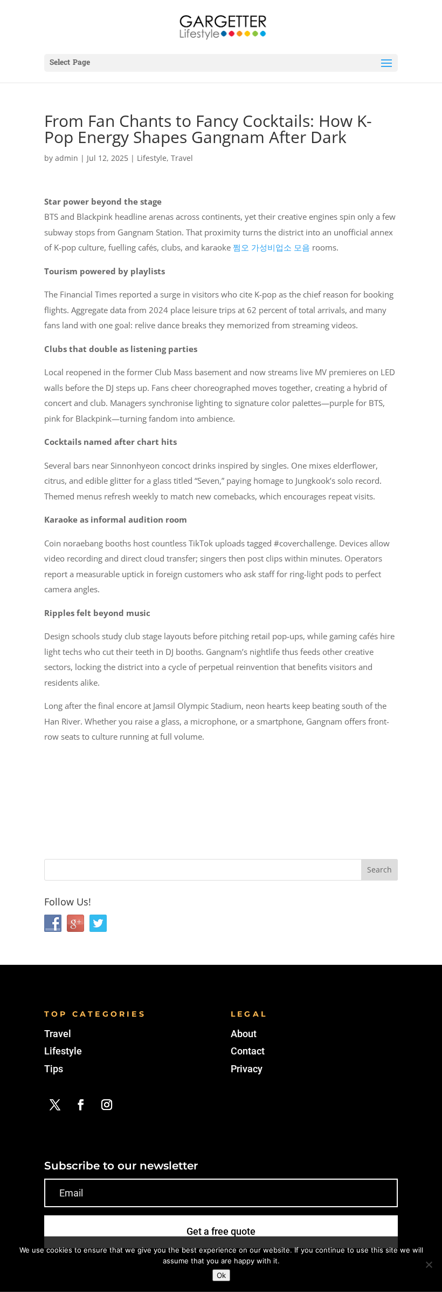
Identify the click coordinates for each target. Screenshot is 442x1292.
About (244, 1033)
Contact (248, 1051)
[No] (428, 1264)
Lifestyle (152, 158)
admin (66, 158)
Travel (182, 158)
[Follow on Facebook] (81, 1104)
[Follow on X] (55, 1104)
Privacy (247, 1068)
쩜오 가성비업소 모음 (271, 247)
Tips (53, 1068)
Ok (221, 1275)
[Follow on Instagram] (107, 1104)
